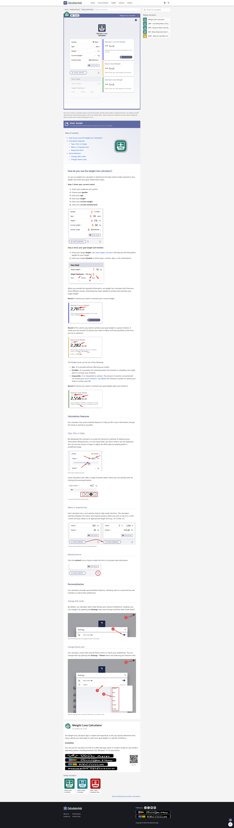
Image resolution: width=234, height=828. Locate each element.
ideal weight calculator (104, 252)
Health (113, 3)
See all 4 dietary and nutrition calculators (126, 796)
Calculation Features (77, 141)
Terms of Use (76, 816)
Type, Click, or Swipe (79, 144)
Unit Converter (103, 3)
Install (76, 16)
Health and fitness (75, 9)
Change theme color (79, 159)
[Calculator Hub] (73, 3)
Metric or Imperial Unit (80, 147)
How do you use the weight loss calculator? (86, 138)
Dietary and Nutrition (87, 9)
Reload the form (77, 150)
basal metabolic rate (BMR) (95, 378)
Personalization (75, 153)
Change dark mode (78, 156)
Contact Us (67, 816)
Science (121, 3)
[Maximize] (138, 15)
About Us (66, 814)
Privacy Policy (76, 814)
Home (93, 3)
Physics (129, 3)
